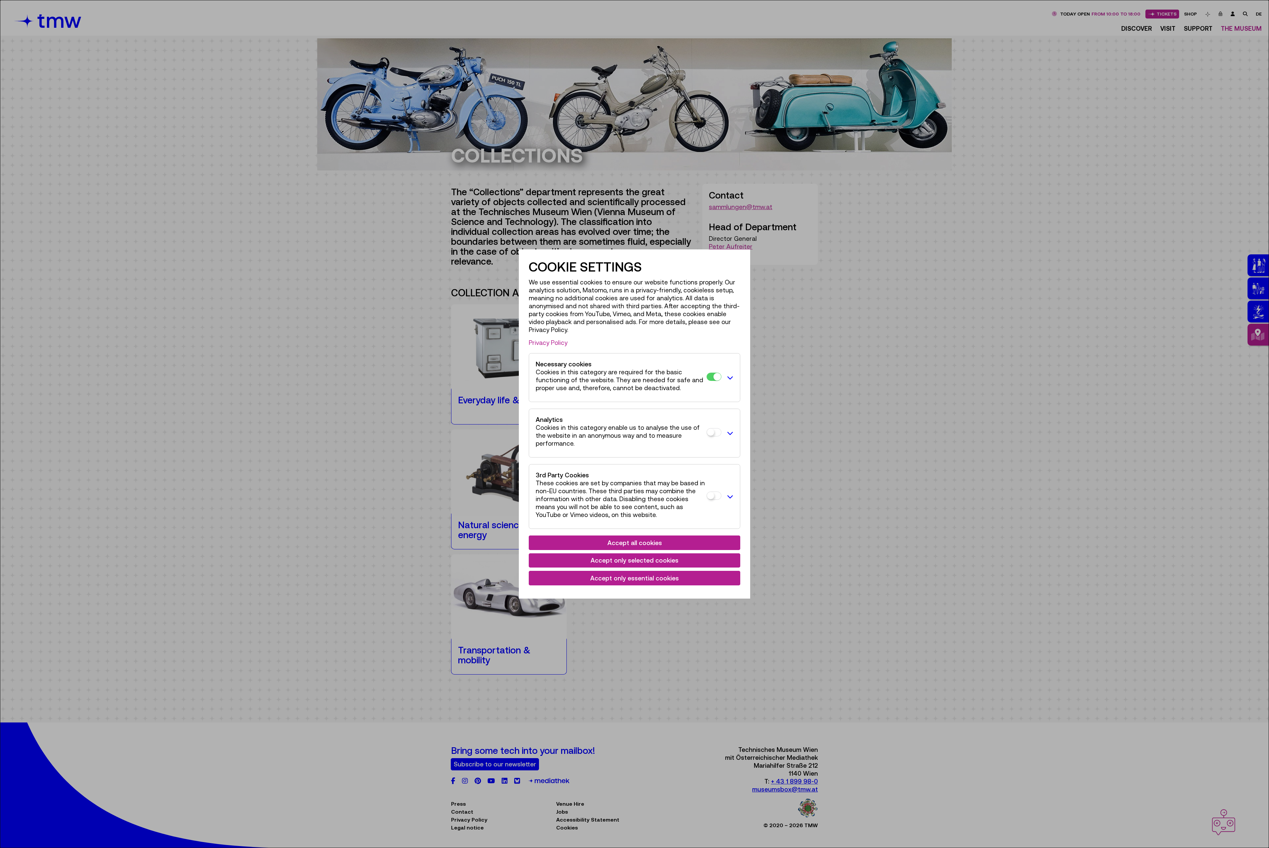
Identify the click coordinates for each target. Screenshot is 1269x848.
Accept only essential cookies (634, 578)
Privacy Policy (548, 342)
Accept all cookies (634, 542)
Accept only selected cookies (634, 560)
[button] (729, 378)
